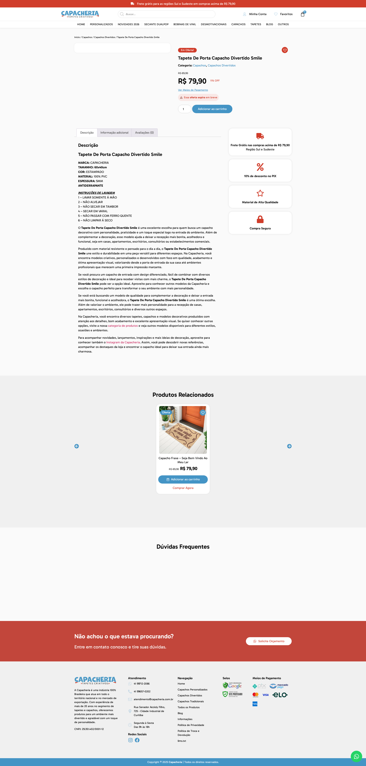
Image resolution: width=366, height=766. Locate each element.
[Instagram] (130, 740)
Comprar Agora (183, 487)
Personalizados (101, 24)
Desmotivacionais (213, 24)
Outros (283, 24)
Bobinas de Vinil (184, 24)
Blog (269, 24)
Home (81, 24)
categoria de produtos (123, 325)
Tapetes (255, 24)
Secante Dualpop (156, 24)
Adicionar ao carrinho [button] (185, 479)
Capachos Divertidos (104, 37)
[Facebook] (137, 740)
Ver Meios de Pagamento (193, 90)
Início (77, 37)
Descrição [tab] (87, 132)
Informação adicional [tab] (114, 132)
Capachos (238, 24)
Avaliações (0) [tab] (144, 132)
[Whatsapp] (356, 756)
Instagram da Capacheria (123, 342)
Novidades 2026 (128, 24)
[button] (187, 50)
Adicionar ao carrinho (212, 109)
